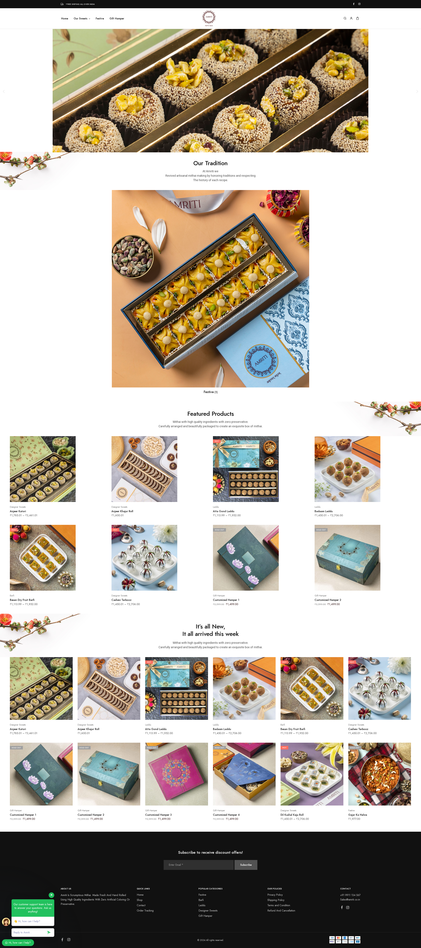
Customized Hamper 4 (226, 815)
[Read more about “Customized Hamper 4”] (240, 800)
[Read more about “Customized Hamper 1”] (257, 585)
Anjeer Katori (18, 511)
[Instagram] (347, 908)
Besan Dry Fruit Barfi (22, 600)
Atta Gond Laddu (223, 511)
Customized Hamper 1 (226, 600)
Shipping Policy (275, 900)
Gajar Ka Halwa (357, 815)
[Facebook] (342, 908)
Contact (141, 905)
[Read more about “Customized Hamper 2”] (358, 585)
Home (64, 18)
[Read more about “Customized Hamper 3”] (172, 800)
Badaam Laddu (324, 511)
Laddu (216, 507)
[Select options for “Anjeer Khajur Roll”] (155, 497)
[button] (4, 91)
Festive (100, 18)
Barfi (12, 595)
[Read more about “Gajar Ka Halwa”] (375, 800)
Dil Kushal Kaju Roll (292, 815)
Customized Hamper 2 (328, 600)
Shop (140, 900)
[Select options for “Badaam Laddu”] (358, 497)
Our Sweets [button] (80, 18)
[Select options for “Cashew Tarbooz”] (155, 585)
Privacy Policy (275, 895)
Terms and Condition (278, 905)
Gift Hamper (117, 18)
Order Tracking (145, 910)
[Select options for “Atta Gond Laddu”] (257, 497)
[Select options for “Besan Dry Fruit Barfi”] (54, 585)
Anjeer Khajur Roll (122, 511)
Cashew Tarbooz (121, 600)
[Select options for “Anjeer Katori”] (54, 497)
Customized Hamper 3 (158, 815)
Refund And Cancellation (281, 910)
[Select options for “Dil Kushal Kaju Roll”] (308, 800)
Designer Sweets (18, 507)
